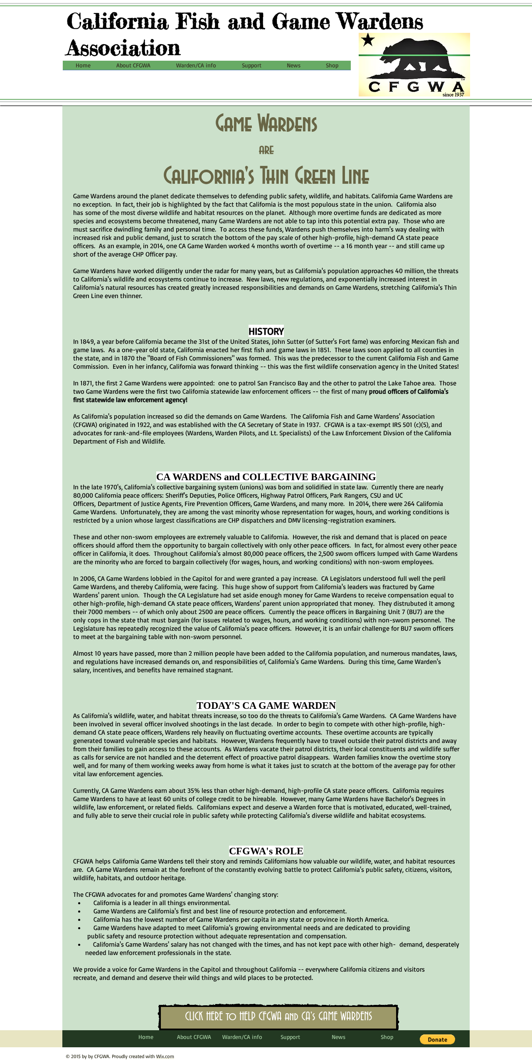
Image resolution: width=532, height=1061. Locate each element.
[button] (133, 68)
